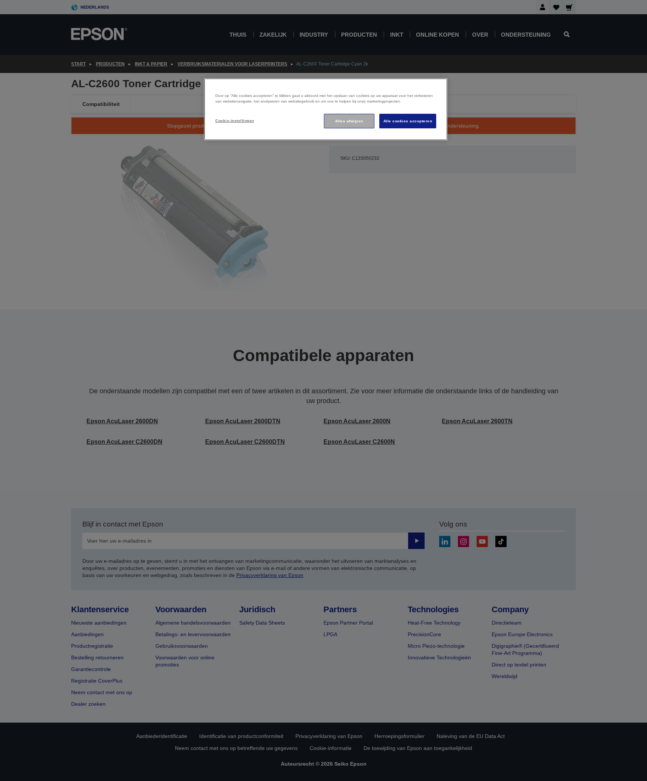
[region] (325, 109)
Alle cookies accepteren (407, 121)
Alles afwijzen (349, 121)
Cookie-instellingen (234, 121)
